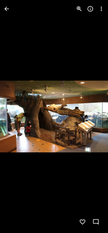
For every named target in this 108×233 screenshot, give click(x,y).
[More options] (101, 8)
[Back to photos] (6, 8)
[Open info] (90, 8)
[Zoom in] (79, 8)
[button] (15, 116)
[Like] (82, 222)
